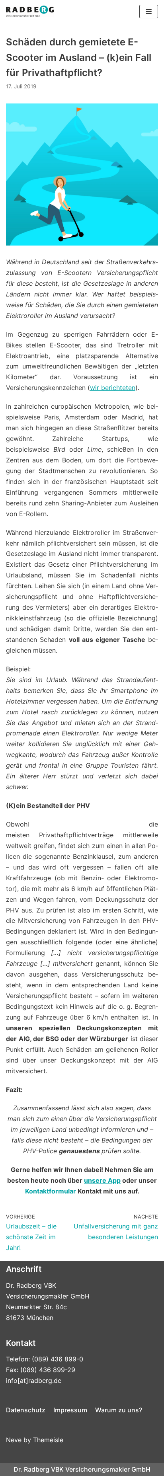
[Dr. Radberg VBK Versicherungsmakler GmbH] (30, 11)
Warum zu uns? (118, 1410)
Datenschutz (25, 1410)
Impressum (70, 1410)
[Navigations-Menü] (148, 11)
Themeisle (48, 1440)
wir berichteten (112, 388)
